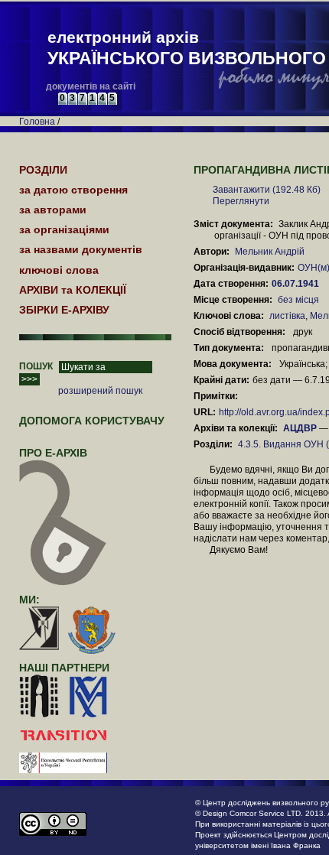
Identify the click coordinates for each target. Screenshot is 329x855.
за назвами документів (80, 249)
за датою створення (73, 190)
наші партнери (64, 668)
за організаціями (64, 229)
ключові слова (59, 270)
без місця (298, 299)
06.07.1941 (296, 283)
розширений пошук (100, 390)
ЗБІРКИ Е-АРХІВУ (64, 310)
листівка (287, 315)
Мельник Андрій (270, 251)
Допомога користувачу (91, 420)
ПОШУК (36, 366)
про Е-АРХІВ (53, 453)
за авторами (52, 209)
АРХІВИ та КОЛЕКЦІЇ (72, 290)
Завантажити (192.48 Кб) (267, 189)
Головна (37, 121)
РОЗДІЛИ (43, 170)
